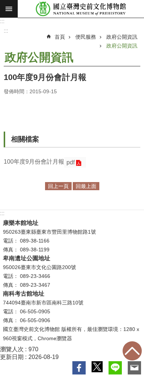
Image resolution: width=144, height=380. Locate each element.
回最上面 (132, 351)
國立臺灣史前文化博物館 (81, 9)
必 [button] (9, 9)
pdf (70, 162)
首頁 (60, 37)
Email (134, 367)
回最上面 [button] (86, 186)
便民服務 (85, 37)
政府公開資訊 (121, 37)
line (115, 367)
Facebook (79, 367)
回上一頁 (58, 186)
